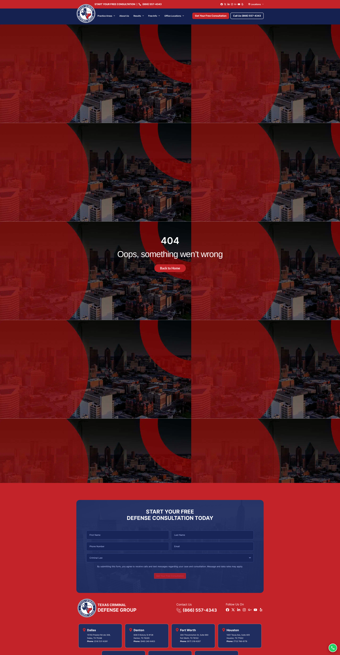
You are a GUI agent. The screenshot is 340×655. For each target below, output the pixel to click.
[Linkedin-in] (228, 4)
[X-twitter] (225, 4)
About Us (124, 15)
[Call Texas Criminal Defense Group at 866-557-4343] (333, 648)
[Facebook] (221, 4)
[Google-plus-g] (235, 4)
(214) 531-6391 (101, 641)
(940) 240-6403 (148, 641)
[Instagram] (232, 4)
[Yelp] (242, 4)
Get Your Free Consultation (170, 576)
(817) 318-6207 (194, 641)
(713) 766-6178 (240, 641)
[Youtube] (239, 4)
